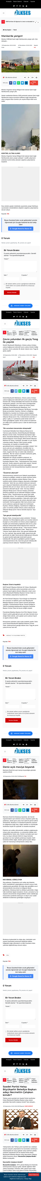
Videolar (26, 1)
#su (7, 955)
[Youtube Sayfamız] (26, 6)
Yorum (6, 259)
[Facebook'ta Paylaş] (10, 83)
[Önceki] (35, 22)
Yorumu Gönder (11, 292)
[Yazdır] (36, 77)
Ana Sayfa (7, 30)
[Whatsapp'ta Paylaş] (18, 83)
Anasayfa (8, 1)
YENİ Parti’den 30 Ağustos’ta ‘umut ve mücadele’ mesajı (21, 21)
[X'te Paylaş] (14, 83)
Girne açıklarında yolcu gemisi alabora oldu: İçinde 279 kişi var (16, 333)
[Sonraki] (38, 22)
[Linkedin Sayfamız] (23, 6)
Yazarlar (32, 1)
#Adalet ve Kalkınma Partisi (15, 635)
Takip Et (34, 82)
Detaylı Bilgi (27, 1178)
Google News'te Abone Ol (21, 229)
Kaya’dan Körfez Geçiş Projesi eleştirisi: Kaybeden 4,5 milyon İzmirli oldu (34, 333)
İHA (35, 47)
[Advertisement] (20, 185)
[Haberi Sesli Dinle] (25, 77)
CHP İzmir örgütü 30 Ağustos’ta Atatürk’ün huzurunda (22, 333)
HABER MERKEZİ (28, 1106)
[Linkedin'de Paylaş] (26, 83)
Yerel (15, 30)
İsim (6, 275)
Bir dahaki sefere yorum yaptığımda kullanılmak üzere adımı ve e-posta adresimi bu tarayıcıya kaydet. (20, 285)
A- (29, 77)
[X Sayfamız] (14, 6)
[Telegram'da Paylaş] (22, 83)
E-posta (25, 275)
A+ (33, 77)
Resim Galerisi (17, 1)
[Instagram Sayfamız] (20, 6)
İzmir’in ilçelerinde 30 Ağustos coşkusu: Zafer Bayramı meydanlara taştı (27, 333)
